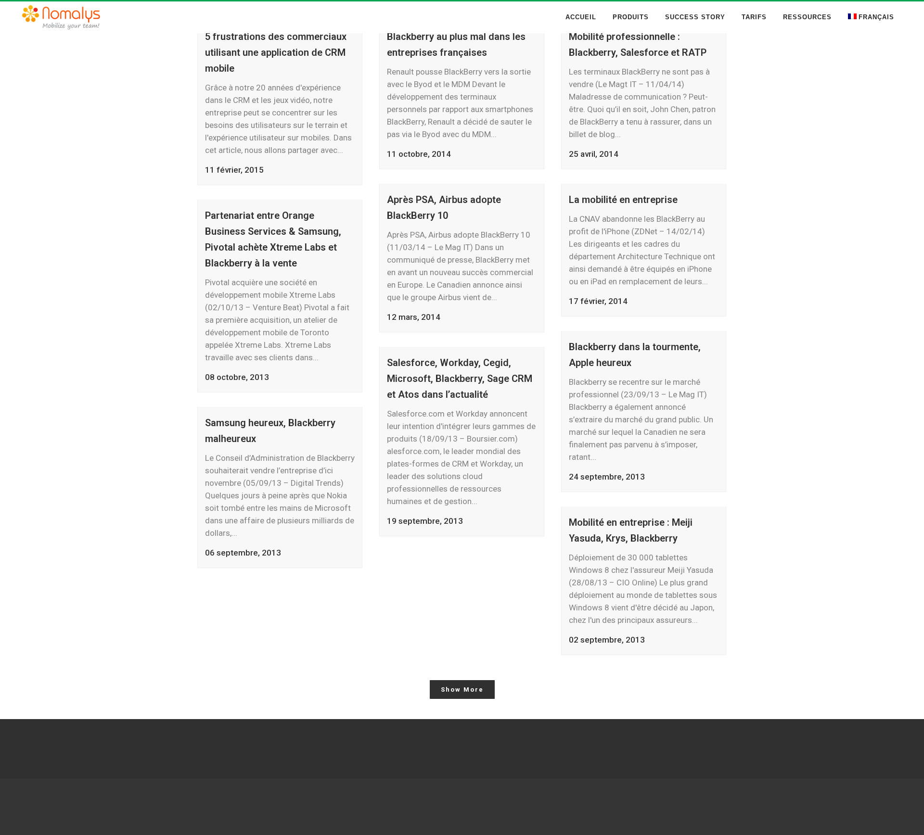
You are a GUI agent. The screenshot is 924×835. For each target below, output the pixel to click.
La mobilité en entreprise (623, 199)
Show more (462, 689)
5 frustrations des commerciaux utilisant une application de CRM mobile (275, 52)
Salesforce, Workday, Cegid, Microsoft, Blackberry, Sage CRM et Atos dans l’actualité (459, 378)
